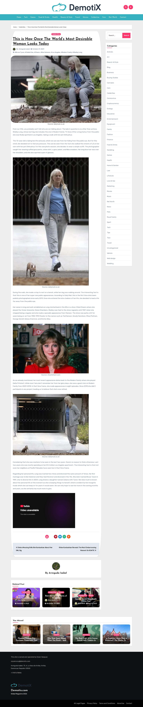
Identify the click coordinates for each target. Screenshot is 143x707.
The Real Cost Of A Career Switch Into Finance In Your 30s (86, 640)
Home (19, 17)
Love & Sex (111, 181)
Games (33, 17)
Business (110, 72)
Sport (109, 222)
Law (108, 171)
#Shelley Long (77, 52)
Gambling (110, 150)
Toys (108, 238)
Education (111, 114)
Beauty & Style (66, 17)
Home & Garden (113, 165)
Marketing (110, 186)
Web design (111, 258)
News (109, 207)
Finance (110, 140)
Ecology (110, 109)
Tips (108, 232)
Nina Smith (51, 600)
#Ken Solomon (45, 52)
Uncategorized (112, 248)
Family (109, 129)
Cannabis (110, 83)
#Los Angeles (55, 52)
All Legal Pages (79, 703)
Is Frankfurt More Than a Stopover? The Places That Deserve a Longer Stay (116, 640)
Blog (108, 67)
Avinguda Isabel (24, 49)
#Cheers (37, 52)
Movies (85, 17)
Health (55, 17)
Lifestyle (110, 176)
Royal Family (111, 217)
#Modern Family (66, 52)
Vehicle (109, 253)
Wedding (110, 263)
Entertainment (112, 119)
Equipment (111, 124)
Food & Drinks (44, 17)
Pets (108, 212)
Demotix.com (19, 690)
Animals (110, 52)
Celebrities (95, 17)
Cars (104, 17)
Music (91, 595)
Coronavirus (111, 98)
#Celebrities (29, 52)
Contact (123, 17)
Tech (26, 17)
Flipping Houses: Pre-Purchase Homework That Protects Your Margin (26, 640)
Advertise (120, 703)
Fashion (110, 134)
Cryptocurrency (113, 103)
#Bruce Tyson (19, 52)
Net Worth (113, 17)
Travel (77, 17)
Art (108, 57)
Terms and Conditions (107, 703)
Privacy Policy (92, 703)
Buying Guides (112, 78)
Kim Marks (21, 600)
